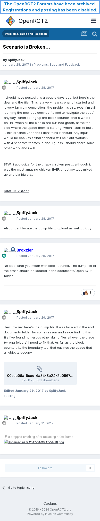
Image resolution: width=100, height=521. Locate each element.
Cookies (50, 503)
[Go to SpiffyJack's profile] (9, 85)
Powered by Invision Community (50, 514)
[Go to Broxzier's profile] (9, 253)
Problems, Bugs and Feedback (57, 64)
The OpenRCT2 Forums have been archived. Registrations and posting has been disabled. (50, 6)
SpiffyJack (16, 60)
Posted (35, 87)
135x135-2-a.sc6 (16, 191)
